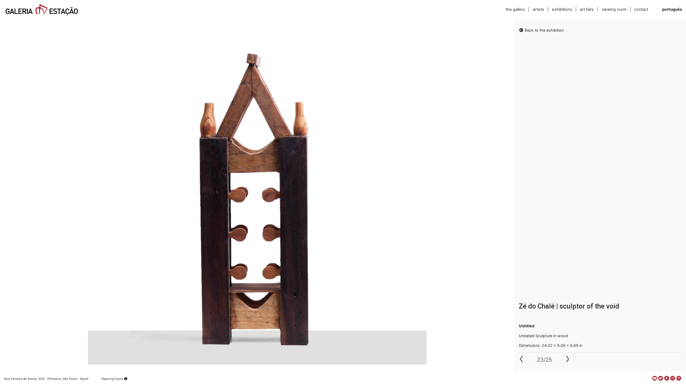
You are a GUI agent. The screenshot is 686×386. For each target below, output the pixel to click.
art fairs (587, 9)
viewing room (614, 9)
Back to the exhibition (544, 30)
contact (641, 9)
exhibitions (562, 9)
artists (538, 9)
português (672, 9)
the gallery (515, 9)
